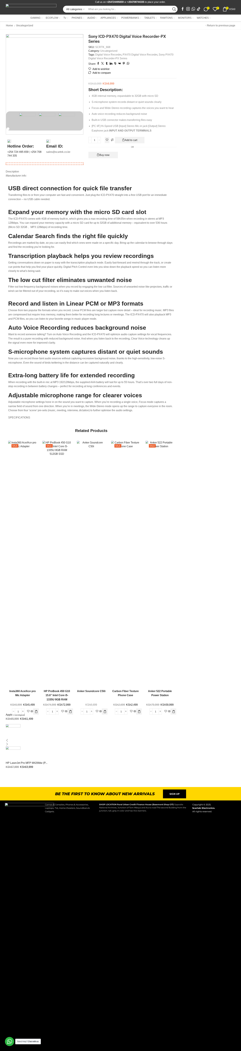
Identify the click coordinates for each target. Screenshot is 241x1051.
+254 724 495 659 (18, 151)
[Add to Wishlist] (107, 140)
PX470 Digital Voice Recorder (140, 54)
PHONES (77, 18)
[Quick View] (26, 562)
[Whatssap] (193, 9)
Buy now (104, 155)
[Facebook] (182, 9)
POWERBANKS (130, 18)
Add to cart (131, 140)
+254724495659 (115, 1)
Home (9, 25)
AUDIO (91, 18)
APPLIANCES (108, 18)
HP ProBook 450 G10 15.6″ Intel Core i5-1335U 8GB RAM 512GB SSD (57, 697)
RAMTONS (166, 18)
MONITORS (184, 18)
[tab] (91, 172)
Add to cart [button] (33, 562)
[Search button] (174, 9)
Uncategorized (24, 25)
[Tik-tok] (198, 9)
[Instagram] (188, 9)
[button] (36, 711)
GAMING (35, 18)
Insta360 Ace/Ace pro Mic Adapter (22, 693)
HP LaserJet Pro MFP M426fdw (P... (26, 762)
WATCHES (203, 18)
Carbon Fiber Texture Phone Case (125, 693)
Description (12, 171)
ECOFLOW (52, 18)
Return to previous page (221, 25)
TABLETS (149, 18)
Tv (64, 18)
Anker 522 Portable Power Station (160, 693)
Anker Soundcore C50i (91, 691)
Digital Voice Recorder (108, 54)
